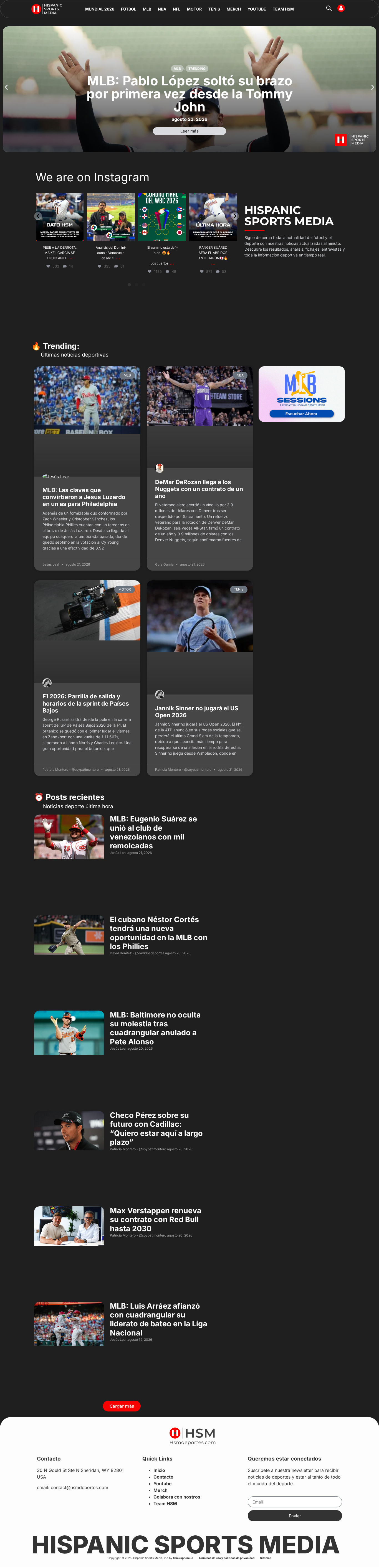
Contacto (163, 1477)
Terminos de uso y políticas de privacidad (226, 1558)
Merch (160, 1490)
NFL (176, 9)
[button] (6, 87)
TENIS (214, 9)
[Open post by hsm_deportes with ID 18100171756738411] (60, 217)
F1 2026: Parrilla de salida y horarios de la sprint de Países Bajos (85, 703)
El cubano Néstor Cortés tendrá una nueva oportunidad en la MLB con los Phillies (159, 933)
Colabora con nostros (176, 1497)
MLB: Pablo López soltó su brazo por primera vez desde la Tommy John (190, 94)
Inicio (159, 1470)
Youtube (162, 1483)
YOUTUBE (256, 9)
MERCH (234, 9)
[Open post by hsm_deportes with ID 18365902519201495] (111, 217)
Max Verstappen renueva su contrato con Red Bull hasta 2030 (155, 1219)
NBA (162, 9)
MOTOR (194, 9)
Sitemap (265, 1558)
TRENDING (197, 69)
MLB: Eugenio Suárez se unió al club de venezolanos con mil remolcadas (153, 832)
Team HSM (165, 1503)
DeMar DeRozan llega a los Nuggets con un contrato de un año (199, 489)
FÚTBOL (128, 9)
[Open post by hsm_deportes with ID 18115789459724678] (213, 217)
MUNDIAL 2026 (99, 9)
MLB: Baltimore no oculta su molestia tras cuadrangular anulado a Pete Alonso (155, 1028)
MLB (147, 9)
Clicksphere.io (183, 1558)
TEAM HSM (283, 9)
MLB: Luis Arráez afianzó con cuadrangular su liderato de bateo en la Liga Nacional (158, 1319)
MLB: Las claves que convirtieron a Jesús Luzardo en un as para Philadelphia (83, 497)
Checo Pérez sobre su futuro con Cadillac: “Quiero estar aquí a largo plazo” (156, 1129)
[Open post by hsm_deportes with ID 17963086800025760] (162, 217)
